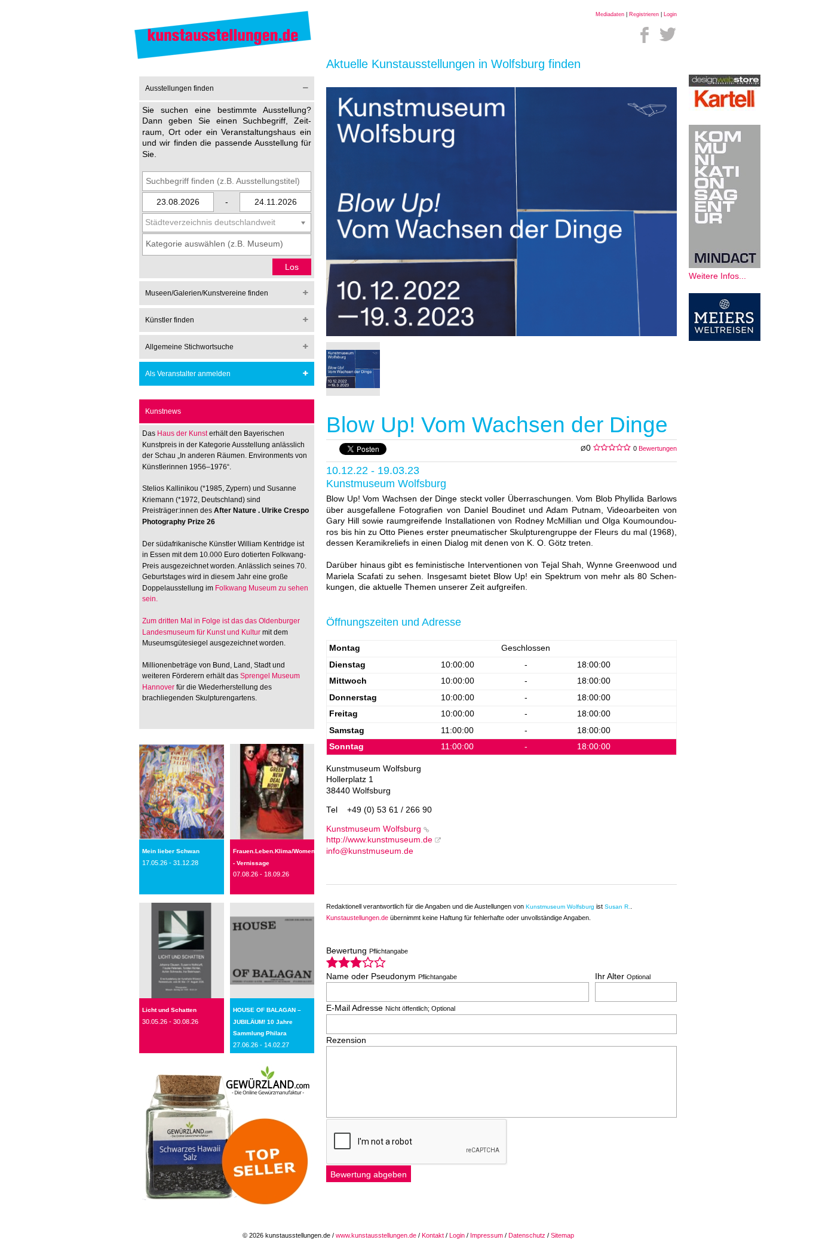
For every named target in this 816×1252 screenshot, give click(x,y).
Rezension (346, 1040)
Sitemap (562, 1235)
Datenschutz (526, 1235)
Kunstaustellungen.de (357, 917)
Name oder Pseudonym (391, 976)
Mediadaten (610, 14)
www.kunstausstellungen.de (376, 1235)
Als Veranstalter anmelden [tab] (188, 374)
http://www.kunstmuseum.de (379, 839)
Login (670, 14)
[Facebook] (644, 35)
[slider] (356, 962)
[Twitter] (668, 35)
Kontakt (433, 1235)
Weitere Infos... (717, 276)
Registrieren (644, 14)
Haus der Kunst (183, 433)
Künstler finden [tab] (169, 320)
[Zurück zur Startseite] (222, 58)
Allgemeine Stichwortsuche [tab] (189, 347)
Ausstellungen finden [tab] (179, 88)
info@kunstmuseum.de (369, 851)
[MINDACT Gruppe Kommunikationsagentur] (724, 265)
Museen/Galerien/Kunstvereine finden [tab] (206, 293)
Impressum (486, 1235)
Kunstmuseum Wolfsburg (373, 829)
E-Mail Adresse (390, 1008)
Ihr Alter (623, 976)
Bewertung (367, 950)
